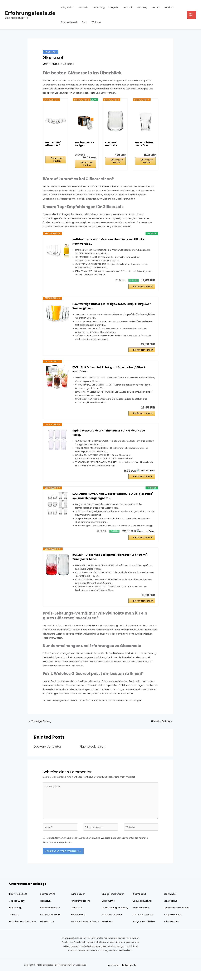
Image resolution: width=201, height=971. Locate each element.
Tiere (84, 22)
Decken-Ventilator (47, 746)
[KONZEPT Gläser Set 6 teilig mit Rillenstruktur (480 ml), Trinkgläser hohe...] (57, 564)
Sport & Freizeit (69, 22)
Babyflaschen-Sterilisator (85, 921)
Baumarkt (83, 7)
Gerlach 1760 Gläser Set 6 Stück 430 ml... (54, 144)
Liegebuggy (15, 907)
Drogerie (113, 7)
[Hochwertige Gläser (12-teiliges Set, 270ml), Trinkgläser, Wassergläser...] (57, 314)
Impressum (114, 965)
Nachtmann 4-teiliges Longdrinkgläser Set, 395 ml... (85, 144)
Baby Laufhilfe (47, 893)
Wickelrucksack (141, 907)
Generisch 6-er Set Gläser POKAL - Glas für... (144, 144)
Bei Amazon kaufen (57, 159)
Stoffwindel (170, 893)
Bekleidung (99, 7)
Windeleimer (78, 893)
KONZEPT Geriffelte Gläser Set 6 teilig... (112, 144)
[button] (191, 15)
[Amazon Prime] (146, 470)
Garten (155, 7)
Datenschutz (129, 965)
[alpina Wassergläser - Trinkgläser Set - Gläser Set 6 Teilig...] (57, 440)
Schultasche (170, 900)
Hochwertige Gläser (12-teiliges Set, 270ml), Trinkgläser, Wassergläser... (111, 306)
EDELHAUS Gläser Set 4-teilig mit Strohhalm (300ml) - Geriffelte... (109, 369)
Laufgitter (76, 907)
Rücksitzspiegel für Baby (115, 907)
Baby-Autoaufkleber (144, 921)
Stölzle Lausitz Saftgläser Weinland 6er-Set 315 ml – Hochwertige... (108, 242)
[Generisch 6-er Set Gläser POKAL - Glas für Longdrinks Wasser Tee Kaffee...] (145, 121)
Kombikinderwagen (50, 914)
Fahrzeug (142, 7)
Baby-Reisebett (18, 893)
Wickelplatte (47, 921)
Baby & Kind (67, 7)
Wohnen (96, 22)
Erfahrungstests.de (30, 13)
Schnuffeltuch (171, 921)
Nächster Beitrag (162, 721)
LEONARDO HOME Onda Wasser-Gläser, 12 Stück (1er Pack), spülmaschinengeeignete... (113, 496)
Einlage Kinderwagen (113, 893)
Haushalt (168, 7)
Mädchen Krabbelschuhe (22, 921)
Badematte (108, 900)
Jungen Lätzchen (173, 914)
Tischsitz (14, 914)
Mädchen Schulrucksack (177, 907)
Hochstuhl (45, 900)
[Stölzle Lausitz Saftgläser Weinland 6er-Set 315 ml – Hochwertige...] (57, 249)
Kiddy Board (139, 893)
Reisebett (107, 921)
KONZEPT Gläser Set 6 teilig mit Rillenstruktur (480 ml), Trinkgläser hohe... (110, 557)
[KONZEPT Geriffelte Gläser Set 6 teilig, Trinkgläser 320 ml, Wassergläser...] (115, 121)
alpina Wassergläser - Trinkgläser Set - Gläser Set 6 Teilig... (108, 433)
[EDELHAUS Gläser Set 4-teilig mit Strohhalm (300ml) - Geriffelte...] (57, 377)
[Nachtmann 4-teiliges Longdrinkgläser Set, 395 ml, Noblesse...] (85, 121)
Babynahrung (78, 914)
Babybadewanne (142, 900)
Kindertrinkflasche (80, 900)
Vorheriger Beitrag (39, 721)
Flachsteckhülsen (92, 746)
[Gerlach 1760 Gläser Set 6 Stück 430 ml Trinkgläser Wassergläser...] (55, 121)
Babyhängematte (50, 907)
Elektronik (128, 7)
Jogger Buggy (16, 900)
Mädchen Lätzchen (112, 914)
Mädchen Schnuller (143, 914)
